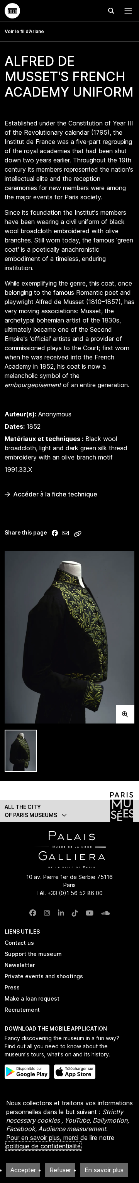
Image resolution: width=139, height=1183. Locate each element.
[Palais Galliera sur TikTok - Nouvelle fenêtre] (75, 913)
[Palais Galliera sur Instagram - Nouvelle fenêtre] (47, 913)
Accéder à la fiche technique (55, 494)
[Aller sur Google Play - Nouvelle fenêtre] (27, 1071)
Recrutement (22, 1009)
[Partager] (55, 533)
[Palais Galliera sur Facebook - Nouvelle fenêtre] (32, 913)
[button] (69, 811)
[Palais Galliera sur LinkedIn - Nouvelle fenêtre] (61, 913)
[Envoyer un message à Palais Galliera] (66, 533)
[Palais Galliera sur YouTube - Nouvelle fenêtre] (89, 913)
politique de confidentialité (43, 1146)
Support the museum (33, 954)
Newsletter (20, 965)
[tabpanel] (69, 637)
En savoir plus (104, 1170)
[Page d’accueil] (12, 10)
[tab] (21, 751)
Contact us (19, 942)
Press (12, 987)
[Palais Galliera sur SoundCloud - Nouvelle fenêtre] (105, 913)
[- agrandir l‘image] (69, 637)
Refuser (60, 1170)
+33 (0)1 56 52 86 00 (75, 893)
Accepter (23, 1170)
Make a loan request (32, 998)
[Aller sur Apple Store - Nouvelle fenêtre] (74, 1071)
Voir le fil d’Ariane (24, 31)
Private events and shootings (44, 976)
